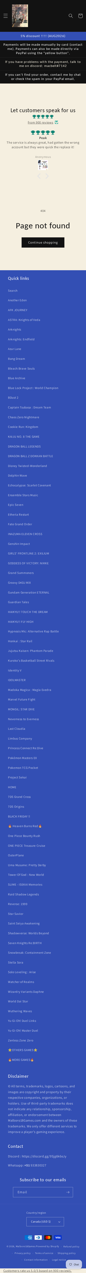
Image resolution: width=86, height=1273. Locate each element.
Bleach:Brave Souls (21, 368)
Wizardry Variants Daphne (26, 992)
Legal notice (59, 1259)
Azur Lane (14, 349)
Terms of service (44, 1253)
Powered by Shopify (47, 1246)
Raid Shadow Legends (23, 894)
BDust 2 (13, 397)
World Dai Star (18, 1001)
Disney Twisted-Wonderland (27, 466)
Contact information (36, 1259)
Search (13, 290)
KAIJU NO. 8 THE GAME (23, 436)
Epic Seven (15, 505)
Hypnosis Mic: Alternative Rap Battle (33, 631)
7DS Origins (16, 806)
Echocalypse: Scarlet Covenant (29, 485)
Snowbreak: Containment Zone (29, 952)
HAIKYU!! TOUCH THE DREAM (28, 612)
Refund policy (71, 1246)
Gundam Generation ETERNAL (28, 592)
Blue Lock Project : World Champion (33, 388)
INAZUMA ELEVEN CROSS (25, 534)
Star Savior (15, 914)
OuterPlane (16, 855)
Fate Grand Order (20, 524)
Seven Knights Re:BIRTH (25, 943)
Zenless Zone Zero (20, 1040)
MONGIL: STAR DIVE (21, 709)
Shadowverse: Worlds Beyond (28, 933)
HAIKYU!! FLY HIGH (20, 622)
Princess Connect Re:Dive (25, 748)
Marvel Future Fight (21, 699)
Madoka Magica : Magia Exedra (29, 690)
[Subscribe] (68, 1192)
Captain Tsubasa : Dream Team (29, 407)
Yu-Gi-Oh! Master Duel (23, 1030)
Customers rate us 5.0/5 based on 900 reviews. (37, 1270)
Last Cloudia (16, 729)
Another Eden (17, 300)
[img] (43, 117)
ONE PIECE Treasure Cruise (26, 846)
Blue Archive (16, 378)
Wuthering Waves (20, 1011)
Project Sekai (17, 777)
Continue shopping (43, 242)
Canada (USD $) (41, 1221)
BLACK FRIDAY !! (19, 816)
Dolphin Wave (17, 475)
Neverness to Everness (23, 719)
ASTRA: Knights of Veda (24, 320)
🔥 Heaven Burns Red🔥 (25, 826)
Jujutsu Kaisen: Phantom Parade (30, 651)
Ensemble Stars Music (23, 495)
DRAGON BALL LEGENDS (24, 446)
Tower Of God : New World (26, 875)
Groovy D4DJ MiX (19, 583)
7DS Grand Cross (19, 797)
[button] (5, 16)
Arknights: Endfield (21, 339)
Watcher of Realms (21, 982)
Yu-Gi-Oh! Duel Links (22, 1021)
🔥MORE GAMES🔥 (21, 1060)
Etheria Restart (18, 514)
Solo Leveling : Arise (22, 972)
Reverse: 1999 (18, 904)
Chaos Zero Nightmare (23, 417)
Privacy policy (23, 1253)
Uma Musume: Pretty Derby (27, 865)
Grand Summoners (21, 573)
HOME (12, 787)
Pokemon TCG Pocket (23, 768)
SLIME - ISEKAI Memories (25, 884)
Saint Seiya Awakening (24, 923)
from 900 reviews (40, 122)
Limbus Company (20, 738)
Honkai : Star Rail (20, 641)
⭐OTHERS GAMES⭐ (22, 1050)
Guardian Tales (18, 602)
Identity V (15, 670)
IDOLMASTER (17, 680)
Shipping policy (67, 1253)
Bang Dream (16, 359)
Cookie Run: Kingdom (23, 427)
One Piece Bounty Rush (24, 836)
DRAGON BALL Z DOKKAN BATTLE (30, 456)
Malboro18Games (26, 1246)
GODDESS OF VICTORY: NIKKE (28, 563)
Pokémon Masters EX (22, 758)
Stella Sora (15, 962)
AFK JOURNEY (17, 310)
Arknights (14, 329)
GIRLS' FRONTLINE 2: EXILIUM (28, 553)
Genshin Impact (19, 544)
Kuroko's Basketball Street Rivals (31, 660)
